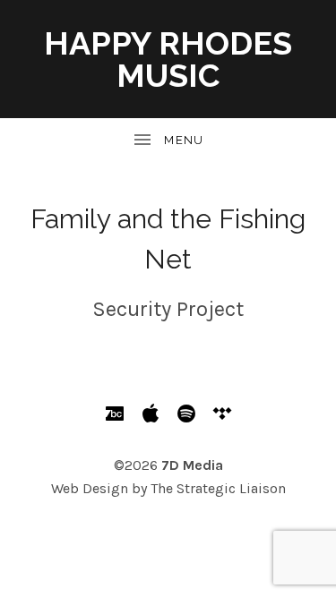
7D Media (192, 464)
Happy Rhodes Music (168, 59)
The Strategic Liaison (218, 488)
